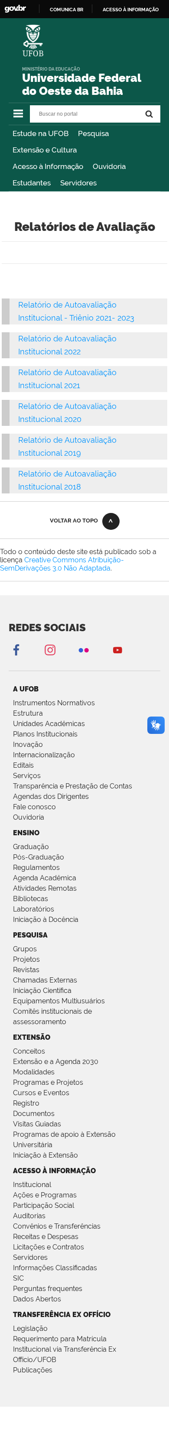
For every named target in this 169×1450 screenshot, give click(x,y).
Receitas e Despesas (45, 1237)
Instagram (49, 649)
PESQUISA (30, 935)
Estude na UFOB (40, 133)
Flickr (83, 649)
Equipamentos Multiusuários (59, 1001)
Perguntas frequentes (47, 1289)
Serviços (27, 776)
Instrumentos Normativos (54, 703)
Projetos (26, 959)
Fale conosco (34, 807)
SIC (18, 1278)
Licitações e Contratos (48, 1247)
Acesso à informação (131, 9)
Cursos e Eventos (41, 1093)
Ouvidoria (109, 166)
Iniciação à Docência (45, 919)
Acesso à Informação (48, 166)
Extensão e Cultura (45, 150)
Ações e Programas (45, 1195)
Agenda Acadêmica (44, 878)
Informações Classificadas (55, 1268)
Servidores (78, 182)
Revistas (26, 970)
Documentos (34, 1113)
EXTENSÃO (31, 1037)
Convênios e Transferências (57, 1226)
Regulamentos (36, 867)
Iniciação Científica (42, 990)
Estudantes (32, 182)
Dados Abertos (37, 1299)
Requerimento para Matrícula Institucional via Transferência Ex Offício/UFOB (64, 1349)
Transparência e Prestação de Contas (72, 786)
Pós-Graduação (38, 857)
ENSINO (26, 833)
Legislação (30, 1328)
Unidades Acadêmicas (49, 724)
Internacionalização (44, 755)
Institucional (32, 1185)
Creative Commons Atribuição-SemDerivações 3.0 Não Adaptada (62, 564)
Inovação (28, 744)
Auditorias (29, 1216)
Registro (26, 1103)
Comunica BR (66, 9)
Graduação (31, 847)
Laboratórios (33, 909)
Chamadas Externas (45, 980)
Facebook (16, 649)
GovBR (15, 9)
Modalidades (34, 1072)
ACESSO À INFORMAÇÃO (54, 1171)
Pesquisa (93, 133)
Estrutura (28, 713)
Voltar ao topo (74, 520)
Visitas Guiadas (37, 1124)
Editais (23, 765)
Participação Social (43, 1205)
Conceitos (29, 1051)
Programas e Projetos (48, 1082)
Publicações (32, 1370)
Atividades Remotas (45, 888)
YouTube (117, 649)
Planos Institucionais (45, 734)
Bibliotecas (30, 899)
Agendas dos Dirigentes (51, 796)
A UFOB (26, 689)
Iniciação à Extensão (45, 1155)
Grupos (25, 949)
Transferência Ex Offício (61, 1315)
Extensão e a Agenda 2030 (55, 1061)
